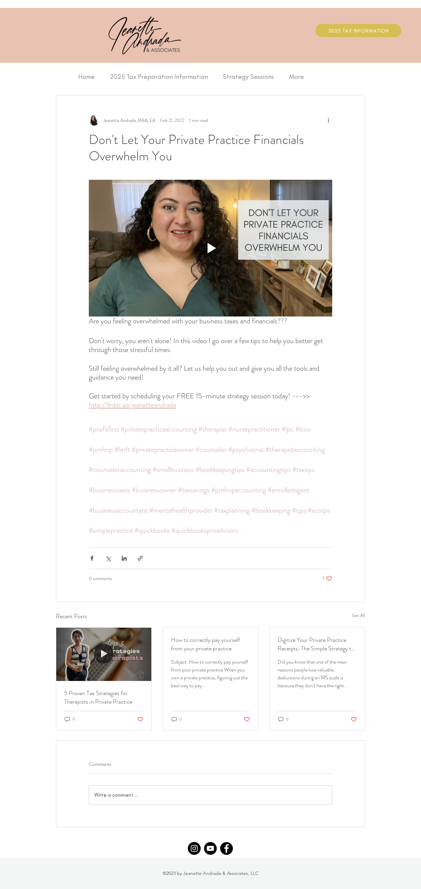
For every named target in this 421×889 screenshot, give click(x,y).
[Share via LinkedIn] (124, 558)
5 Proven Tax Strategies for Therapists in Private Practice (98, 697)
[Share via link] (140, 558)
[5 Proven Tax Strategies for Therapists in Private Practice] (103, 654)
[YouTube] (210, 848)
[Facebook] (226, 848)
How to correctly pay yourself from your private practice (205, 644)
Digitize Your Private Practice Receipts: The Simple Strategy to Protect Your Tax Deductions (316, 644)
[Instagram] (194, 848)
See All (358, 615)
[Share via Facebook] (92, 558)
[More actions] (328, 120)
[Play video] (210, 248)
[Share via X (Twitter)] (108, 558)
